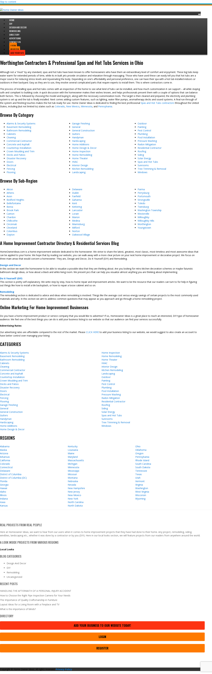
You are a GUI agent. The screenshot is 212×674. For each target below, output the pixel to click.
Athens (10, 192)
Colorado (60, 106)
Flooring (11, 172)
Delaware (77, 189)
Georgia (4, 484)
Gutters (76, 133)
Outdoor (142, 123)
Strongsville (144, 199)
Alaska (3, 449)
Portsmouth (144, 196)
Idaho (3, 491)
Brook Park (13, 210)
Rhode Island (142, 460)
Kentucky (73, 446)
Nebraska (73, 481)
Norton (76, 231)
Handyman (78, 137)
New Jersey (74, 491)
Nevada (72, 484)
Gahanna (77, 199)
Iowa (2, 502)
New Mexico (73, 106)
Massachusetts (76, 460)
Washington (141, 488)
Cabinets (11, 133)
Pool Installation (146, 137)
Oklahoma (140, 449)
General (76, 127)
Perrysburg (143, 192)
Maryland (73, 456)
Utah (137, 477)
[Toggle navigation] (199, 14)
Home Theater (80, 158)
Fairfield (76, 196)
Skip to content (8, 1)
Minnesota (86, 106)
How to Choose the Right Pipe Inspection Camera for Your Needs (35, 595)
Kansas (4, 505)
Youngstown (144, 227)
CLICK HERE (92, 332)
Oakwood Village (81, 234)
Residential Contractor (149, 147)
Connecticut (6, 467)
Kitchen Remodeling (82, 168)
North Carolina (75, 502)
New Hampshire (76, 488)
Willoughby (143, 217)
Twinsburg (143, 206)
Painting (142, 127)
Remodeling (7, 291)
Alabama (4, 446)
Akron (10, 189)
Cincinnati (12, 224)
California (5, 460)
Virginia (139, 484)
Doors (10, 161)
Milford (76, 227)
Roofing (142, 151)
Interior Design (80, 165)
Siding (141, 154)
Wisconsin (140, 495)
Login (102, 637)
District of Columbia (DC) (13, 477)
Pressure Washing (147, 140)
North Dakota (75, 505)
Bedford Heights (15, 199)
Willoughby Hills (146, 220)
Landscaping (78, 172)
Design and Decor (10, 265)
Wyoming (140, 498)
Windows (142, 172)
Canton (10, 213)
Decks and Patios (16, 154)
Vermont (140, 481)
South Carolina (143, 463)
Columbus (12, 231)
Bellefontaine (14, 203)
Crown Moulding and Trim (20, 151)
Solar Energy (144, 158)
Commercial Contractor (19, 140)
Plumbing (143, 133)
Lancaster (77, 210)
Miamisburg (78, 224)
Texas (138, 474)
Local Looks (7, 549)
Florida (3, 481)
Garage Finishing (81, 123)
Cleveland (12, 227)
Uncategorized (14, 576)
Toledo (141, 203)
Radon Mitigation (147, 144)
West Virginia (142, 491)
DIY (8, 567)
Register (102, 648)
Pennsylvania (105, 106)
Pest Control (144, 130)
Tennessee (141, 470)
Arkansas (5, 456)
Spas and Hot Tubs (148, 161)
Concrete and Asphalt (18, 144)
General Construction (83, 130)
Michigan (72, 463)
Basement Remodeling (19, 127)
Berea (10, 206)
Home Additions (80, 144)
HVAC (75, 161)
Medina (76, 220)
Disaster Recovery (16, 158)
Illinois (3, 495)
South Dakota (142, 467)
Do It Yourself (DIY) (11, 278)
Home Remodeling (82, 154)
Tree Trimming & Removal (152, 168)
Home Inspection (81, 151)
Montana (73, 477)
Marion (76, 217)
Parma (141, 189)
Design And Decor (16, 563)
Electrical (11, 165)
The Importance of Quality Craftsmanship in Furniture (28, 600)
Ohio (137, 446)
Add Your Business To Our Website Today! (102, 625)
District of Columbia (10, 474)
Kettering (77, 206)
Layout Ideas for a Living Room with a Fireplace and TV (29, 604)
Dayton (11, 234)
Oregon (139, 453)
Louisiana (73, 449)
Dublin (75, 192)
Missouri (72, 474)
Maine (71, 453)
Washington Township (149, 210)
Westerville (143, 213)
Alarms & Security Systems (21, 123)
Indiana (4, 498)
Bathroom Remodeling (19, 130)
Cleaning (11, 137)
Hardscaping (78, 140)
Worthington (144, 224)
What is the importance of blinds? (18, 609)
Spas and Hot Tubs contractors (157, 102)
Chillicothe (12, 220)
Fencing (11, 168)
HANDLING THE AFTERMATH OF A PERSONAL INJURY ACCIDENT (35, 590)
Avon (9, 196)
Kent (74, 203)
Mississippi (73, 470)
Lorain (75, 213)
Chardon (11, 217)
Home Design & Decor (84, 147)
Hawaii (3, 488)
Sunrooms (143, 165)
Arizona (4, 453)
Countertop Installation (19, 147)
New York (73, 498)
